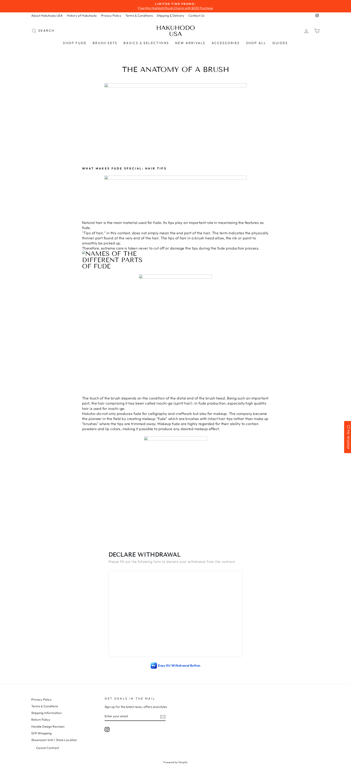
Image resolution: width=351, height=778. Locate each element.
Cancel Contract (47, 748)
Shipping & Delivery (170, 15)
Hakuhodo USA (175, 31)
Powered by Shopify (175, 762)
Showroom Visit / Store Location (54, 740)
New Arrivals (190, 43)
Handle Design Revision (48, 726)
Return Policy (40, 720)
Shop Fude (75, 43)
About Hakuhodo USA (47, 15)
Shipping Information (46, 713)
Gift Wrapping (41, 733)
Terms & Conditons (44, 706)
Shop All (256, 43)
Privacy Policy (111, 15)
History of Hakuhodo (82, 15)
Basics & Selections (146, 43)
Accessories (226, 43)
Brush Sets (105, 43)
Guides (280, 43)
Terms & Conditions (139, 15)
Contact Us (196, 15)
